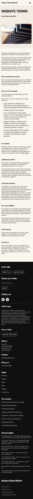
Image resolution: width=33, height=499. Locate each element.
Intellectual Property (8, 409)
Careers (4, 389)
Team (3, 386)
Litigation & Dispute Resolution (11, 412)
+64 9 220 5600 (6, 366)
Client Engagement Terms (8, 495)
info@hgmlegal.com (8, 358)
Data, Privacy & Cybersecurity (11, 419)
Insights (4, 379)
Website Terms (5, 489)
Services (4, 376)
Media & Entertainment (9, 405)
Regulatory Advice (7, 422)
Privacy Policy (25, 153)
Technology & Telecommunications (12, 402)
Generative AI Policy (7, 492)
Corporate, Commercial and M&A (12, 415)
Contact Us (5, 392)
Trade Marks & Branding (9, 425)
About (3, 382)
